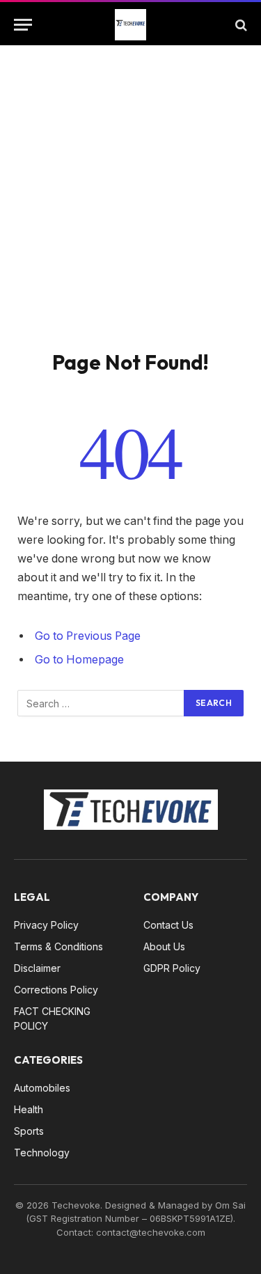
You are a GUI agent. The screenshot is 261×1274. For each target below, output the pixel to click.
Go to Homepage (79, 659)
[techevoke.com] (130, 24)
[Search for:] (101, 703)
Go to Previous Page (88, 636)
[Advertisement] (130, 212)
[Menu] (23, 24)
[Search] (239, 24)
